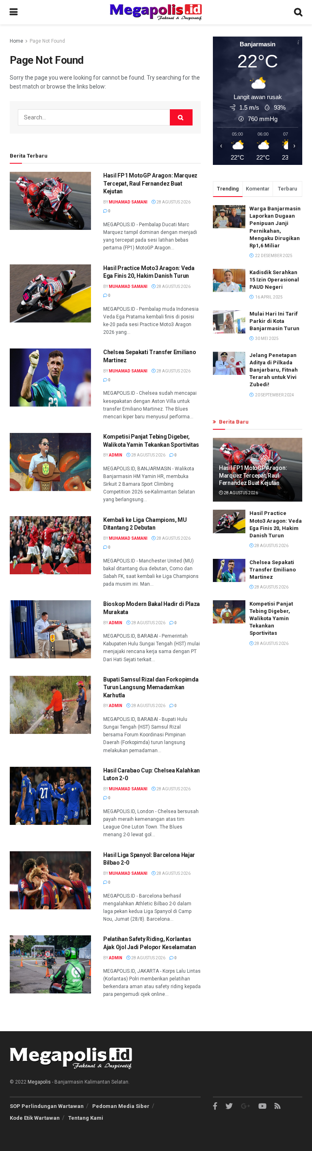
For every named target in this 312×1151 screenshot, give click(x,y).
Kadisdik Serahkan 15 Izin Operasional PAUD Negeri (274, 279)
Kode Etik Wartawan (35, 1118)
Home (16, 41)
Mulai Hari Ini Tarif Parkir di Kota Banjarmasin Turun (274, 321)
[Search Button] (181, 117)
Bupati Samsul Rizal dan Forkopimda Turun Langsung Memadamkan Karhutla (150, 687)
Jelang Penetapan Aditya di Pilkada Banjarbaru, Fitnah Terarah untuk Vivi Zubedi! (273, 370)
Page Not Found (47, 41)
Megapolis (39, 1082)
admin (115, 455)
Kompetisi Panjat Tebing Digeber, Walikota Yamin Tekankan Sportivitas (271, 618)
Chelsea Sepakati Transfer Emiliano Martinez (272, 569)
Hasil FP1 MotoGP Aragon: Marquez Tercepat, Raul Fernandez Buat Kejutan (150, 183)
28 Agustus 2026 (173, 202)
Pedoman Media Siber (121, 1106)
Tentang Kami (85, 1118)
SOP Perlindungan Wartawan (47, 1106)
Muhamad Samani (128, 202)
